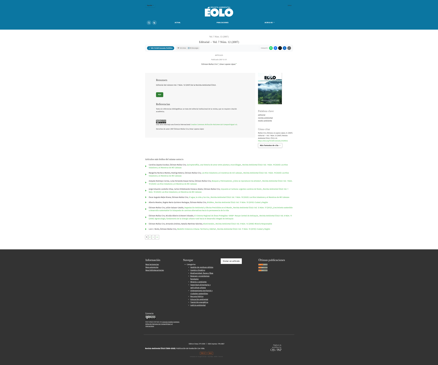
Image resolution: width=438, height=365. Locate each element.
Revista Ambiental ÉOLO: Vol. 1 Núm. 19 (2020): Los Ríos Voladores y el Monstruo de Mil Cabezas (250, 197)
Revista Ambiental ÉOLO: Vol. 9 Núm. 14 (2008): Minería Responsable (244, 224)
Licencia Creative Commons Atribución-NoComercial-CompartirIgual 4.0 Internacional (162, 324)
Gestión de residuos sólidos (201, 267)
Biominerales (209, 224)
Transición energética (199, 302)
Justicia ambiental (198, 305)
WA (271, 48)
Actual (178, 23)
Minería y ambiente (198, 282)
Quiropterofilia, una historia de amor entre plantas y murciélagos (214, 165)
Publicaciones (222, 23)
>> (157, 237)
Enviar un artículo (231, 261)
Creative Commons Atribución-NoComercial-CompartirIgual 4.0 (214, 125)
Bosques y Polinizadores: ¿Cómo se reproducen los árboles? (236, 181)
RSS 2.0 (203, 353)
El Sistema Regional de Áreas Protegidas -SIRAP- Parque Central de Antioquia (226, 216)
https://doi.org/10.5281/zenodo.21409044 (273, 141)
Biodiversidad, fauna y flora (201, 273)
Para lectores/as (152, 264)
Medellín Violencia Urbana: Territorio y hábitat (196, 229)
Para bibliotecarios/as (154, 270)
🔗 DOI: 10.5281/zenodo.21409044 (161, 48)
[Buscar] (149, 22)
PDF (159, 95)
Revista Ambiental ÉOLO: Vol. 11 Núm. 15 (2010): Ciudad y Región (241, 202)
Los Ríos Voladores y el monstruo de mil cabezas (222, 173)
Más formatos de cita (269, 145)
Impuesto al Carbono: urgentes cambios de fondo (241, 189)
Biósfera (210, 202)
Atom (210, 353)
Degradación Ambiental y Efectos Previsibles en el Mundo (208, 208)
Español (151, 5)
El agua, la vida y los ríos (199, 197)
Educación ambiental (199, 299)
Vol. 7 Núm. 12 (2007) (219, 36)
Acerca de (269, 23)
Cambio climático (197, 270)
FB (275, 48)
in (284, 48)
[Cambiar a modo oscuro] (154, 22)
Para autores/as (151, 267)
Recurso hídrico (196, 296)
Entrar (290, 5)
